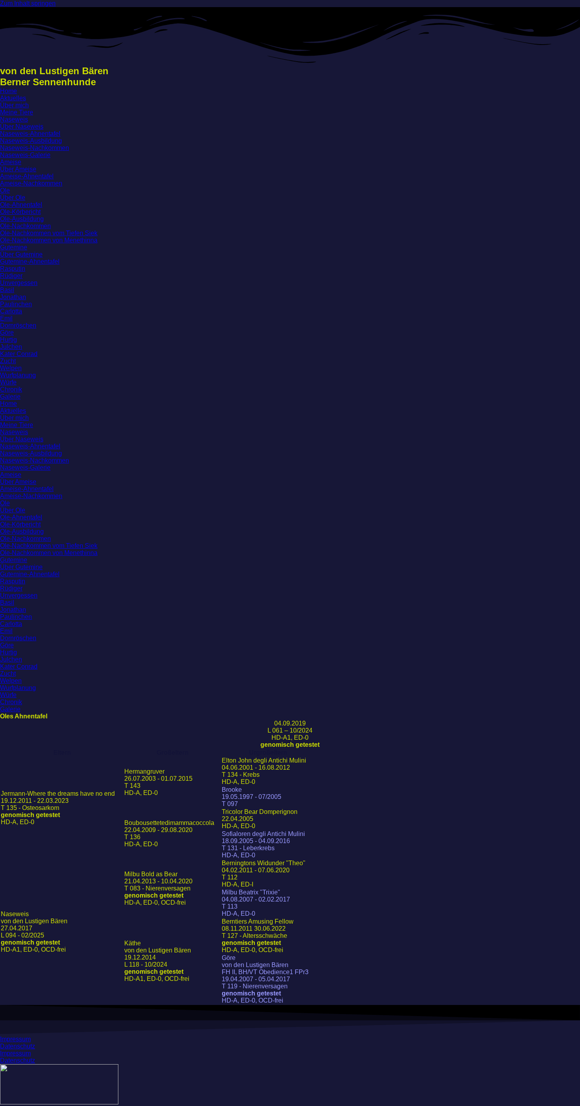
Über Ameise (18, 169)
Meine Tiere (16, 112)
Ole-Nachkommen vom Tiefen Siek (48, 233)
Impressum (15, 1039)
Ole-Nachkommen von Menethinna (48, 240)
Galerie (10, 396)
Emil (6, 318)
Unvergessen (18, 282)
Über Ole (12, 197)
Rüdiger (11, 275)
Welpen (11, 368)
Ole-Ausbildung (22, 219)
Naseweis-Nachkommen (34, 147)
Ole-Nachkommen (25, 226)
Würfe (8, 382)
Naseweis (14, 119)
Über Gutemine (21, 254)
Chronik (11, 389)
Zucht (8, 361)
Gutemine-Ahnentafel (30, 261)
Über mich (14, 105)
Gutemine (13, 247)
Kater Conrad (18, 354)
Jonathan (13, 297)
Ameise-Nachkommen (31, 183)
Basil (7, 290)
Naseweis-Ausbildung (31, 140)
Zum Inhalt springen (28, 3)
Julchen (11, 346)
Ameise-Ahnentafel (27, 176)
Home (8, 91)
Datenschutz (17, 1046)
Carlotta (11, 311)
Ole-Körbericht (20, 211)
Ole (5, 190)
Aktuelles (13, 98)
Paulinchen (16, 304)
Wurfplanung (18, 375)
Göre (7, 332)
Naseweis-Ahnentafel (30, 133)
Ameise (10, 162)
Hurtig (8, 339)
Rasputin (12, 268)
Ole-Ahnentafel (21, 204)
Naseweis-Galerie (25, 155)
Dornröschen (18, 325)
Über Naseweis (21, 126)
